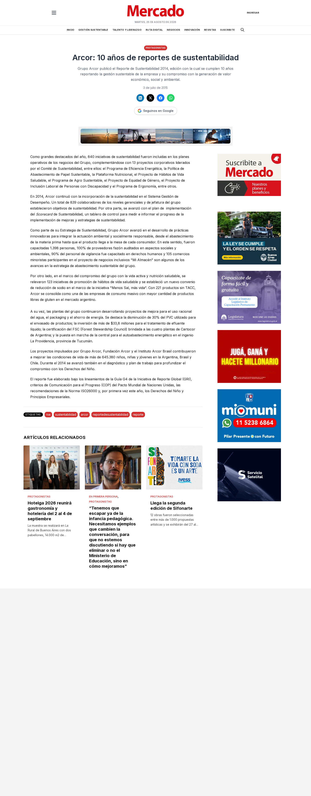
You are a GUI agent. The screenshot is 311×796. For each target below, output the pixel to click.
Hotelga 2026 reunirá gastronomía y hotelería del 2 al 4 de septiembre (50, 510)
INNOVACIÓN (192, 29)
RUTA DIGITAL (154, 29)
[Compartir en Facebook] (160, 98)
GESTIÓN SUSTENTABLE (93, 29)
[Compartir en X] (150, 98)
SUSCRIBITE (227, 29)
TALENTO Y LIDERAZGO (127, 29)
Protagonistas (155, 48)
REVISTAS (210, 29)
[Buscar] (242, 30)
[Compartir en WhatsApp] (171, 98)
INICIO (70, 29)
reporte (138, 414)
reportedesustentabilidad (110, 414)
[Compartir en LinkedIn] (140, 98)
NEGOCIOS (173, 29)
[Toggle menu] (54, 12)
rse (48, 414)
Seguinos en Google (158, 110)
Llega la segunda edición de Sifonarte (171, 505)
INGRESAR (253, 12)
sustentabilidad (65, 414)
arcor (84, 414)
